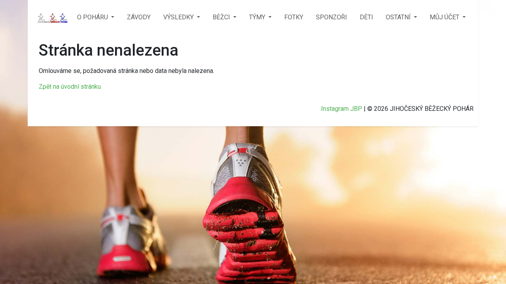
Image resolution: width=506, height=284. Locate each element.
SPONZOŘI (331, 17)
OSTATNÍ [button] (399, 17)
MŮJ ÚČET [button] (445, 17)
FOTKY (293, 17)
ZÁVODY (139, 17)
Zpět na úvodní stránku (70, 86)
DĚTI (366, 17)
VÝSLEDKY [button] (179, 17)
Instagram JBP (341, 108)
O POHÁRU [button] (93, 17)
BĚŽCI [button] (222, 17)
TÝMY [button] (258, 17)
